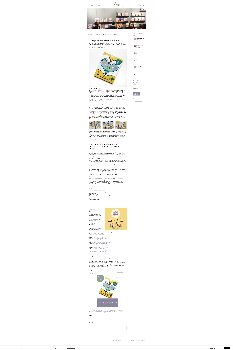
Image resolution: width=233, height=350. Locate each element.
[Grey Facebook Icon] (141, 5)
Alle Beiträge (90, 34)
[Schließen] (231, 348)
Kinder (109, 34)
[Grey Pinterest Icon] (145, 5)
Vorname (135, 84)
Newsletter (143, 340)
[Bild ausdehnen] (95, 125)
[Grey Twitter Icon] (143, 5)
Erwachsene (98, 34)
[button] (126, 34)
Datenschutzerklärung (71, 348)
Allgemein (115, 34)
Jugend (104, 34)
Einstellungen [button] (212, 348)
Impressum (133, 340)
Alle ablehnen (219, 348)
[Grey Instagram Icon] (140, 5)
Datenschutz (138, 340)
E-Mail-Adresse (136, 88)
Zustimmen (227, 348)
